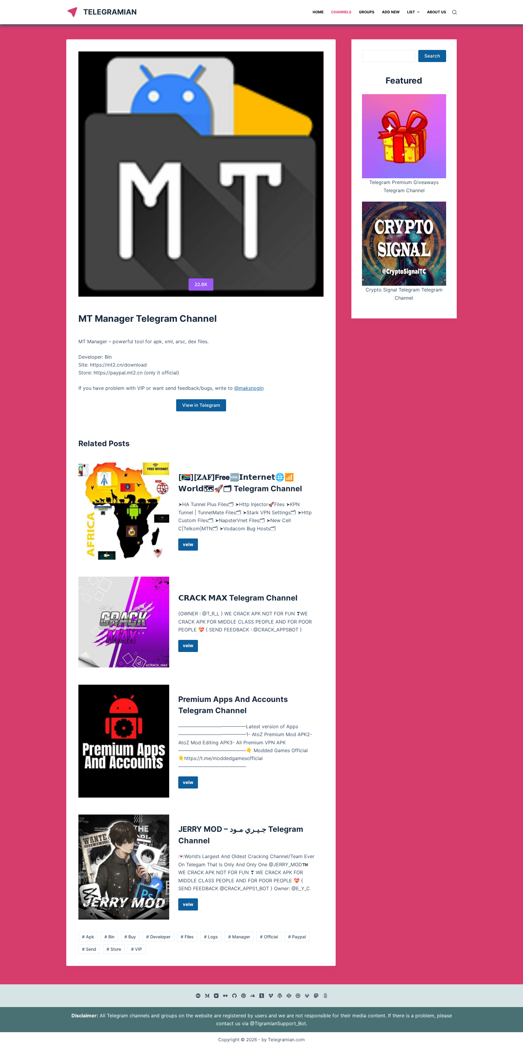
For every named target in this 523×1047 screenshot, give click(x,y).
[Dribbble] (298, 995)
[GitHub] (234, 995)
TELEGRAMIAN (110, 12)
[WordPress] (280, 995)
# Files (187, 936)
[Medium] (207, 995)
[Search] (454, 12)
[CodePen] (289, 995)
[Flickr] (225, 995)
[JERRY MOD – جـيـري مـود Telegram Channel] (123, 867)
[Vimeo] (270, 995)
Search (432, 56)
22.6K (201, 284)
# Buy (130, 936)
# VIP (136, 949)
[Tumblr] (261, 995)
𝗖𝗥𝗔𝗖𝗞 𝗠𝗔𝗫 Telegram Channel (238, 597)
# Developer (158, 936)
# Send (89, 949)
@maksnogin (249, 388)
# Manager (239, 936)
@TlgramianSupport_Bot (278, 1023)
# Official (269, 936)
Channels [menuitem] (341, 12)
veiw (190, 546)
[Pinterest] (243, 995)
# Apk (88, 936)
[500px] (325, 995)
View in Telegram (201, 405)
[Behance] (198, 995)
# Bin (109, 936)
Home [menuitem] (318, 12)
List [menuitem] (411, 12)
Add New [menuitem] (391, 12)
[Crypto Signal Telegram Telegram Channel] (404, 244)
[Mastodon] (316, 995)
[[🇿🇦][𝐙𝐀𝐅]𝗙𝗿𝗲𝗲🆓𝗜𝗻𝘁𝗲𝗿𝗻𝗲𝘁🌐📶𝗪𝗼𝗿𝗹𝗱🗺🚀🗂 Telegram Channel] (123, 511)
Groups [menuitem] (366, 12)
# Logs (211, 936)
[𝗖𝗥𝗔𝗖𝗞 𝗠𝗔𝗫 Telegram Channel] (123, 622)
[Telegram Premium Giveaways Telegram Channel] (404, 136)
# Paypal (297, 936)
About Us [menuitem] (436, 12)
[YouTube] (216, 995)
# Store (114, 949)
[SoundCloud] (252, 995)
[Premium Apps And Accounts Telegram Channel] (123, 741)
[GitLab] (307, 995)
